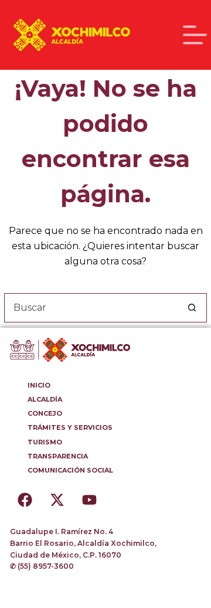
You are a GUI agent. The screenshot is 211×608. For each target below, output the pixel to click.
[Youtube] (89, 499)
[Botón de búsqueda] (192, 308)
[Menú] (195, 35)
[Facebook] (24, 499)
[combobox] (91, 307)
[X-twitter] (57, 499)
